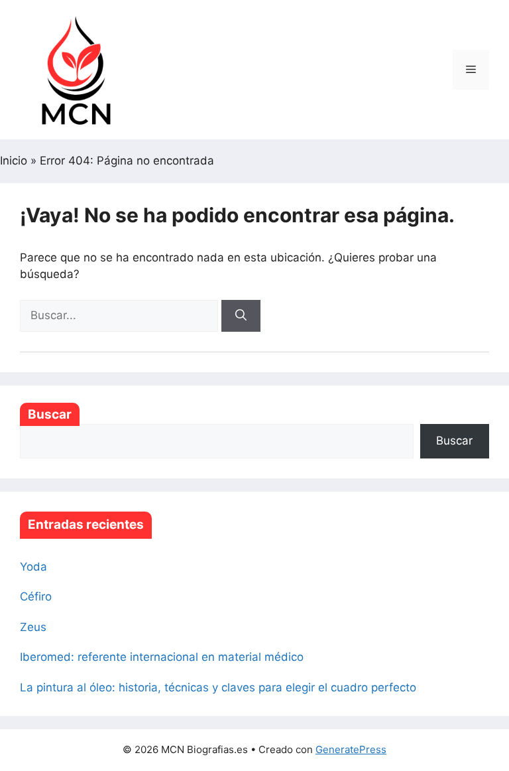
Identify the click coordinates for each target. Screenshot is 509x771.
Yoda (33, 566)
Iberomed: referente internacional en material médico (162, 657)
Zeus (33, 627)
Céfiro (36, 596)
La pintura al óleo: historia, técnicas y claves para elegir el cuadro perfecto (218, 687)
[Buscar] (240, 316)
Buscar (50, 414)
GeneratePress (350, 749)
